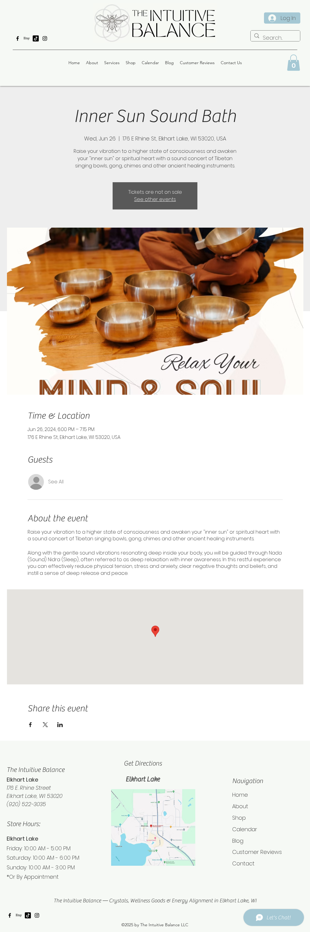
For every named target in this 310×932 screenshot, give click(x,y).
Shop (239, 818)
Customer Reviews (257, 852)
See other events (155, 199)
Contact (243, 863)
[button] (293, 62)
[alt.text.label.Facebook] (18, 38)
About (240, 806)
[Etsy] (27, 38)
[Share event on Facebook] (30, 724)
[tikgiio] (36, 38)
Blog (237, 841)
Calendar (244, 829)
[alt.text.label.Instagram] (45, 38)
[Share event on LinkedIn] (60, 724)
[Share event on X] (45, 724)
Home (240, 795)
